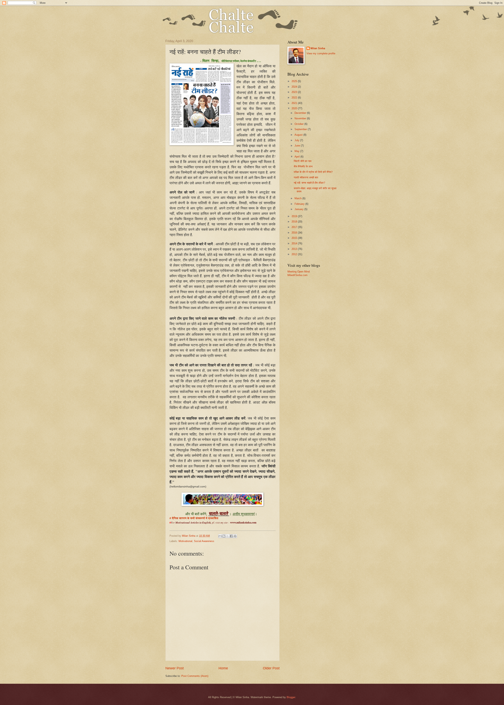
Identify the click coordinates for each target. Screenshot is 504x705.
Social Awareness (204, 541)
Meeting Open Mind (298, 271)
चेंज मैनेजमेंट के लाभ (303, 166)
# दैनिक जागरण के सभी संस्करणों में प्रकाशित (194, 518)
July (297, 140)
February (300, 203)
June (298, 145)
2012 (295, 254)
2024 (295, 86)
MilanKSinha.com (297, 275)
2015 (295, 237)
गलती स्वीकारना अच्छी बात (306, 177)
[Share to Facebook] (231, 536)
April (297, 156)
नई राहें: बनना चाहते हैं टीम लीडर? (309, 182)
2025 (295, 81)
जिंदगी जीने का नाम (302, 161)
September (301, 129)
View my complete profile (321, 53)
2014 (295, 243)
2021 (295, 103)
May (297, 151)
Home (223, 668)
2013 (295, 248)
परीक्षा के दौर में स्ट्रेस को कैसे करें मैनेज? (313, 171)
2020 (295, 108)
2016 (295, 232)
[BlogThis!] (224, 536)
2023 (295, 92)
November (301, 118)
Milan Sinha (317, 48)
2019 (295, 216)
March (298, 198)
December (301, 112)
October (299, 123)
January (299, 209)
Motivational (185, 541)
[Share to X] (228, 536)
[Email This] (220, 536)
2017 (295, 227)
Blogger (291, 697)
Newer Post (174, 668)
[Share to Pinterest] (235, 536)
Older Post (271, 668)
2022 (295, 97)
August (299, 134)
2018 (295, 221)
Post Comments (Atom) (194, 675)
